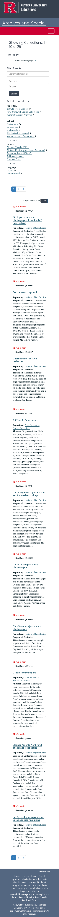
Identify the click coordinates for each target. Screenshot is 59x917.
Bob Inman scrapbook (25, 292)
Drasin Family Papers (24, 672)
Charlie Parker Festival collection (25, 360)
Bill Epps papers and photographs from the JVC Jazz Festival (27, 220)
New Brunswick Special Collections (23, 112)
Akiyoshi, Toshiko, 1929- (18, 147)
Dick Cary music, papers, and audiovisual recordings (29, 494)
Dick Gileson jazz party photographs (25, 566)
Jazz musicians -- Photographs (20, 136)
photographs (13, 130)
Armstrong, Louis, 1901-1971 (19, 153)
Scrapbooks (12, 127)
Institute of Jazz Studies (17, 109)
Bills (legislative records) (18, 133)
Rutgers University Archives (19, 115)
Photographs (13, 124)
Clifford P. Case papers (26, 420)
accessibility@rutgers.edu (22, 894)
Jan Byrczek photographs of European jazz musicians (28, 818)
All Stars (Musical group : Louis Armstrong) (26, 150)
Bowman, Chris (14, 159)
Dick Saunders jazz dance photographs (27, 627)
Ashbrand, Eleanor (15, 156)
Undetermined (13, 173)
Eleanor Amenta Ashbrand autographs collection (27, 746)
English (10, 170)
